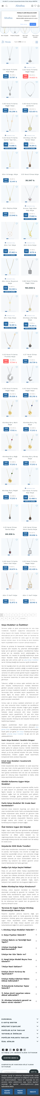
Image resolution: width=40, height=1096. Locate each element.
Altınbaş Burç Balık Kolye (9, 423)
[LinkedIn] (21, 1050)
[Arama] (6, 6)
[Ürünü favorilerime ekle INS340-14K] (36, 366)
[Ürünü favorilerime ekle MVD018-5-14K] (36, 259)
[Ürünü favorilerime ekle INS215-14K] (16, 366)
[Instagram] (10, 1050)
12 (2, 618)
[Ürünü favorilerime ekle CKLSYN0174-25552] (36, 573)
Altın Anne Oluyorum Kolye (10, 282)
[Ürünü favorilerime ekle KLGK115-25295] (16, 152)
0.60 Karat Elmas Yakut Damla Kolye (30, 528)
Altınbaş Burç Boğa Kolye (10, 457)
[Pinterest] (14, 1050)
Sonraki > (23, 618)
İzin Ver (33, 24)
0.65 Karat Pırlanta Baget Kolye (9, 105)
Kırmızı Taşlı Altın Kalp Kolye (30, 209)
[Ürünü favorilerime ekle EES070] (16, 505)
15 (13, 618)
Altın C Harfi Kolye (30, 595)
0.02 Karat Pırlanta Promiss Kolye (9, 355)
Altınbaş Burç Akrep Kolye (30, 457)
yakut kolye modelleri (31, 660)
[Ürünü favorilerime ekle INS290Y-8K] (16, 539)
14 (9, 618)
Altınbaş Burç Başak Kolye (10, 491)
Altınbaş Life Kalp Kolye (30, 319)
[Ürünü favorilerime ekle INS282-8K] (36, 152)
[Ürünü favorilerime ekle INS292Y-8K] (36, 505)
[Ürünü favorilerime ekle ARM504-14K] (36, 539)
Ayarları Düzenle (7, 1092)
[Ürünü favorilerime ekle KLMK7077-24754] (36, 223)
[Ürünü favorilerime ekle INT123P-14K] (16, 116)
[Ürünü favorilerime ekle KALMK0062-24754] (36, 296)
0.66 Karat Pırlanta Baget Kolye (30, 282)
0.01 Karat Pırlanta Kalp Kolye (30, 492)
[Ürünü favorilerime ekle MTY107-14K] (36, 468)
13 (5, 618)
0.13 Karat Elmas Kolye (30, 174)
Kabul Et (33, 1092)
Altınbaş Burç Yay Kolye (30, 423)
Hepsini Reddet (20, 1092)
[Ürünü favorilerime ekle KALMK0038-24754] (36, 116)
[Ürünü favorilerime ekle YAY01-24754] (36, 400)
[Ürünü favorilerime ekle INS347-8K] (16, 82)
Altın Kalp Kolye (10, 318)
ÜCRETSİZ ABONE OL (11, 1058)
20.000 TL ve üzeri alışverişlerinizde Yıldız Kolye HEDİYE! (20, 1)
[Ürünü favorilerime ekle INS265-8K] (36, 332)
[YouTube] (17, 1050)
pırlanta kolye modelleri (15, 734)
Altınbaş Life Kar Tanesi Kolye (30, 139)
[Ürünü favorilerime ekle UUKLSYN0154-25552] (16, 573)
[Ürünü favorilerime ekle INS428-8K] (16, 47)
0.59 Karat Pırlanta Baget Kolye (9, 389)
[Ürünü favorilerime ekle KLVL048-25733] (16, 186)
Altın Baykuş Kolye (10, 208)
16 (17, 618)
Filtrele (8, 42)
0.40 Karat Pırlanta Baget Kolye (30, 389)
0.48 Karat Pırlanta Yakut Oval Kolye (10, 562)
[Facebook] (3, 1050)
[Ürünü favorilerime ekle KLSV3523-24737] (36, 186)
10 (31, 615)
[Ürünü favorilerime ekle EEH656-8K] (36, 82)
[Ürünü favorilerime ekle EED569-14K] (16, 332)
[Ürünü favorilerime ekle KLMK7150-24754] (16, 296)
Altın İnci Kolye (10, 245)
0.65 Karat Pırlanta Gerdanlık (29, 105)
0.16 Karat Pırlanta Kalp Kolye (10, 70)
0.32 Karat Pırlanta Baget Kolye (30, 71)
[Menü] (2, 6)
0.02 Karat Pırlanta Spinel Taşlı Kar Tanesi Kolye (9, 139)
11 (34, 615)
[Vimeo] (25, 1050)
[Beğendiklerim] (35, 6)
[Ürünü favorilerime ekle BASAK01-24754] (16, 468)
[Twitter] (7, 1050)
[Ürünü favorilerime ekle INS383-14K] (36, 47)
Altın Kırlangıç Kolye (10, 174)
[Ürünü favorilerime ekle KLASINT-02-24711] (16, 223)
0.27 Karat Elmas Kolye (30, 355)
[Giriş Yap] (32, 6)
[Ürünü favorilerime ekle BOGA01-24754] (16, 434)
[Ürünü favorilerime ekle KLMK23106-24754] (16, 259)
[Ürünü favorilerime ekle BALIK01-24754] (16, 400)
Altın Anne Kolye (30, 245)
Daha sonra (23, 24)
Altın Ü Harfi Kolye (10, 595)
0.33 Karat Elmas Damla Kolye (10, 528)
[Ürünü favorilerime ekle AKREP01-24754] (36, 434)
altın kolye (20, 731)
